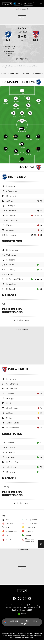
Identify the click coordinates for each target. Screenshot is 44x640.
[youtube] (30, 599)
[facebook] (14, 599)
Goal (14, 633)
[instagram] (25, 599)
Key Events (13, 74)
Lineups (25, 74)
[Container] (8, 36)
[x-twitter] (19, 599)
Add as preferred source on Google (23, 622)
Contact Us (9, 605)
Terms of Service (21, 605)
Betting (22, 610)
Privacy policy (33, 605)
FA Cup (22, 28)
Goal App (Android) (19, 607)
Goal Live (15, 610)
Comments (37, 74)
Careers (8, 607)
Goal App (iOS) (33, 607)
